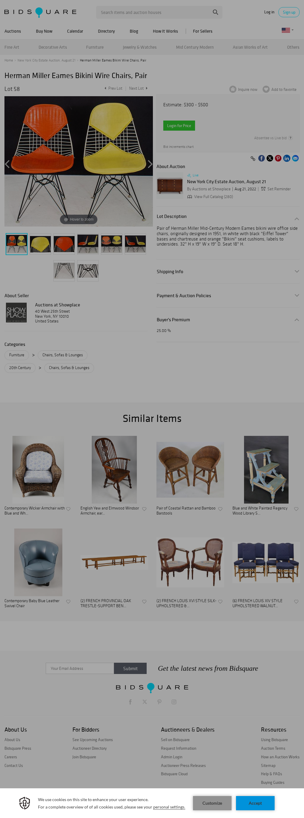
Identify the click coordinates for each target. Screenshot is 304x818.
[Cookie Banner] (152, 803)
